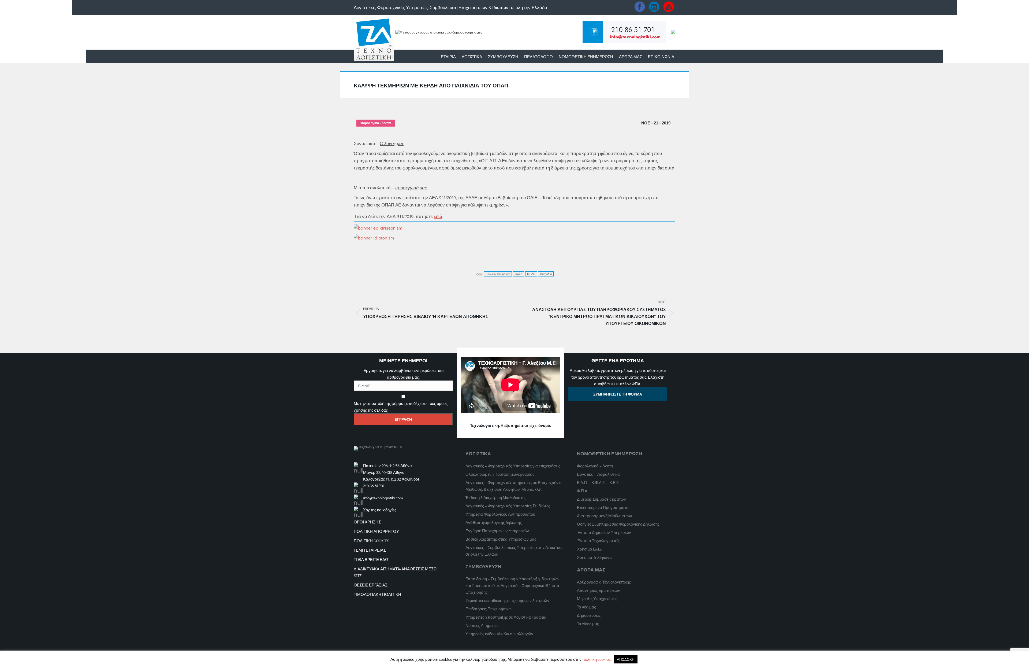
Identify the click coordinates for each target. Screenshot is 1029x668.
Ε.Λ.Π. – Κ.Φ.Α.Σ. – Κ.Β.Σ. (598, 482)
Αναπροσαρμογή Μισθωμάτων (604, 515)
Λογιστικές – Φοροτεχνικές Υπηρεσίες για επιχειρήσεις (512, 465)
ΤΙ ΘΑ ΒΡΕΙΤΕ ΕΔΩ (371, 559)
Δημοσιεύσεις (589, 615)
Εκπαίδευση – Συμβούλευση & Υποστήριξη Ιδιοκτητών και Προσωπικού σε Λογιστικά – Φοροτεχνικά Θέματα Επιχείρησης (512, 585)
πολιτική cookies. (597, 659)
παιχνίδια (546, 273)
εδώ (438, 216)
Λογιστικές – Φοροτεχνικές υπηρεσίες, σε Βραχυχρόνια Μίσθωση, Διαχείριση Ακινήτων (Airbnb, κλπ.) (513, 486)
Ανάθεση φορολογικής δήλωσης (493, 522)
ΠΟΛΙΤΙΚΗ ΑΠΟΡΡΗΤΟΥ (376, 531)
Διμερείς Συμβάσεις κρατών (601, 499)
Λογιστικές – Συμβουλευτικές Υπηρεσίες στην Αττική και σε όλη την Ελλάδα (513, 551)
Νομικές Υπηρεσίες (482, 625)
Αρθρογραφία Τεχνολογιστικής (604, 582)
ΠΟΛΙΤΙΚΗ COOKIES (371, 540)
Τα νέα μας (586, 607)
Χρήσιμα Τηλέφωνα (594, 557)
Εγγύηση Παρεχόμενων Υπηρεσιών (497, 530)
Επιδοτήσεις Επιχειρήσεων (489, 608)
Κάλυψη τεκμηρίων (498, 273)
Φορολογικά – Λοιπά (595, 465)
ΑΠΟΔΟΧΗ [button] (625, 659)
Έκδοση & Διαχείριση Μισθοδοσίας (495, 497)
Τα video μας (588, 623)
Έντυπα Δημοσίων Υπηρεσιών (604, 532)
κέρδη (519, 273)
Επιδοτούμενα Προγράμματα (603, 507)
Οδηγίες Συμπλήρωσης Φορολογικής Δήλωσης (618, 524)
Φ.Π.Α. (582, 490)
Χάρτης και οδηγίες (379, 509)
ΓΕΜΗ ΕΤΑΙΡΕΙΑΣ (370, 550)
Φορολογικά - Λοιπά (375, 123)
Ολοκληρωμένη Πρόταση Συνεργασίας (499, 474)
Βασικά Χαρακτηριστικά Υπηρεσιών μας (500, 539)
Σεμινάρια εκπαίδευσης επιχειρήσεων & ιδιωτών (507, 600)
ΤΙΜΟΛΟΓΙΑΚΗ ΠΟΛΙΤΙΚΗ (377, 594)
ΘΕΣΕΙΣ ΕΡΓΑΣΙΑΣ (370, 585)
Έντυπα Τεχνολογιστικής (598, 540)
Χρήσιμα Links (589, 549)
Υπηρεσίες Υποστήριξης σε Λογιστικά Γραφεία (505, 617)
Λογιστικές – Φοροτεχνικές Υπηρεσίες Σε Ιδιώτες (507, 505)
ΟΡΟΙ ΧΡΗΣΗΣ (367, 522)
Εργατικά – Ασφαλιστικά (598, 474)
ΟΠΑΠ (531, 273)
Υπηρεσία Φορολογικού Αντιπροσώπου (500, 514)
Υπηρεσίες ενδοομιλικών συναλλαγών (499, 633)
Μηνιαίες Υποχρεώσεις (597, 598)
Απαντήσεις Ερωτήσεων (598, 590)
